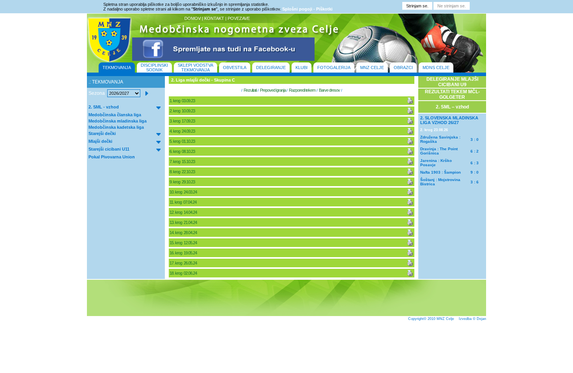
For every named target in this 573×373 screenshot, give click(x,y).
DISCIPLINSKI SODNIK (154, 67)
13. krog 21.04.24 (184, 222)
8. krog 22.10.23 (183, 171)
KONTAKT (214, 18)
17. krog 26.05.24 (184, 263)
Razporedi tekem (302, 90)
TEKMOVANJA (117, 67)
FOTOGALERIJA (333, 67)
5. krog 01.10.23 (183, 141)
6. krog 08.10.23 (183, 151)
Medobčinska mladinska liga (117, 121)
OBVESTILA (234, 67)
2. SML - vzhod (103, 107)
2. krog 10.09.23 (183, 110)
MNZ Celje (445, 319)
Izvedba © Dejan (472, 319)
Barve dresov (329, 90)
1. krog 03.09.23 (183, 100)
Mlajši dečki (100, 141)
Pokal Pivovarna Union (111, 157)
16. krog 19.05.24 (184, 252)
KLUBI (301, 67)
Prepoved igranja (273, 90)
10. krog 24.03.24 (184, 192)
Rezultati (250, 90)
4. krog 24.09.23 (183, 131)
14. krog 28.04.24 (184, 232)
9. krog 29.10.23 (183, 181)
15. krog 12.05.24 (184, 242)
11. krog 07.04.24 (183, 202)
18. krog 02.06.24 (184, 273)
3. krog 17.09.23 (183, 121)
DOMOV (192, 18)
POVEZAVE (239, 18)
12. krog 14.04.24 (184, 212)
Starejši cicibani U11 (108, 149)
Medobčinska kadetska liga (116, 127)
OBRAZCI (403, 67)
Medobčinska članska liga (114, 114)
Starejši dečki (102, 133)
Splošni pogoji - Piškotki (307, 9)
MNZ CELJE (372, 67)
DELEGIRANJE (271, 67)
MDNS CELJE (436, 67)
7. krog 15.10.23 (183, 161)
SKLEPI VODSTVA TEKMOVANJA (195, 67)
